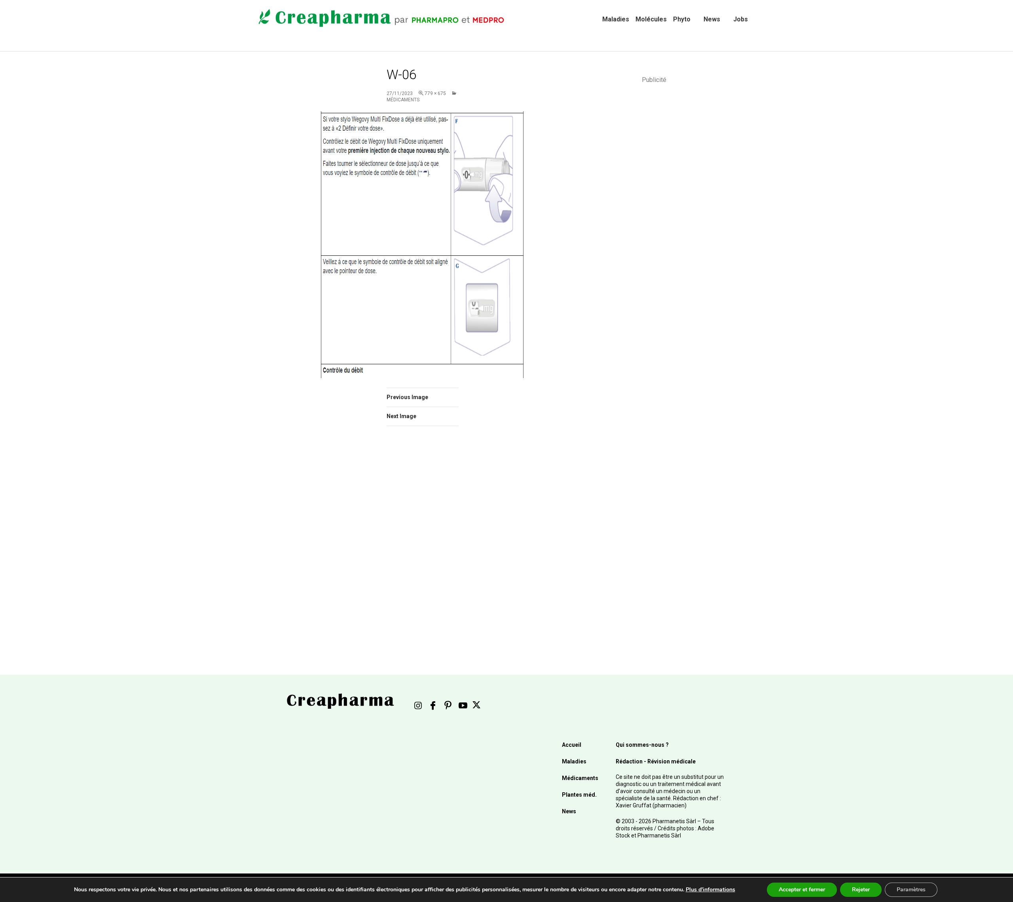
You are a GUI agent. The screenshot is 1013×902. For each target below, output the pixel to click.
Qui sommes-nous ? (642, 745)
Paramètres (911, 889)
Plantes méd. (579, 795)
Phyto (682, 19)
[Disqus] (433, 544)
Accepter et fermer (802, 889)
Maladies (615, 19)
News (712, 19)
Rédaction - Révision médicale (656, 761)
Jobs (740, 19)
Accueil (571, 745)
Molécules (651, 19)
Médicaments (580, 778)
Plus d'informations (710, 889)
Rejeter (861, 889)
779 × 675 (435, 93)
